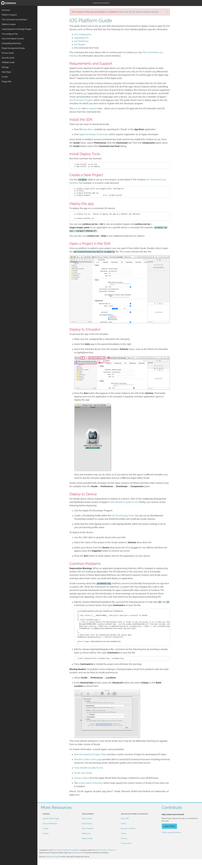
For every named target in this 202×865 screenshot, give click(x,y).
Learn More (169, 826)
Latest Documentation (101, 3)
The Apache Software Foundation (66, 850)
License (46, 828)
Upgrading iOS (81, 38)
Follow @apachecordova (171, 832)
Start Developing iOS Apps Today (90, 754)
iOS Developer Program (81, 100)
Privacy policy (126, 843)
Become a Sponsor (128, 828)
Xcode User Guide (83, 773)
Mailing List (86, 833)
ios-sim (77, 108)
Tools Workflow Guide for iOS (124, 502)
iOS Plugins (79, 44)
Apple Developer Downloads (93, 134)
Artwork (46, 833)
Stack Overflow (87, 828)
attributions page (52, 857)
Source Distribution (50, 823)
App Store (88, 129)
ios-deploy (91, 108)
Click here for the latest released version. (138, 12)
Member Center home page (88, 759)
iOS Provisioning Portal (123, 515)
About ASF (125, 818)
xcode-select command (90, 783)
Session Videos (81, 778)
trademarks (76, 853)
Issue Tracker (87, 823)
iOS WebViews (81, 41)
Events (123, 823)
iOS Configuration (82, 34)
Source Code (87, 818)
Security (124, 838)
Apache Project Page (51, 818)
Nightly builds (87, 838)
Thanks (123, 833)
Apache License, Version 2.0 (105, 850)
